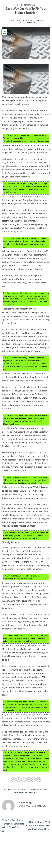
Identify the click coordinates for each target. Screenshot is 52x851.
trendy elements (31, 792)
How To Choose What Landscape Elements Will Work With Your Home (38, 825)
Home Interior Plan (26, 5)
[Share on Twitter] (23, 779)
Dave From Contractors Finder (30, 21)
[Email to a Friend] (28, 779)
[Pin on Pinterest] (33, 779)
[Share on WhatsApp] (13, 779)
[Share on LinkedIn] (38, 779)
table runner (19, 792)
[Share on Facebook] (18, 779)
